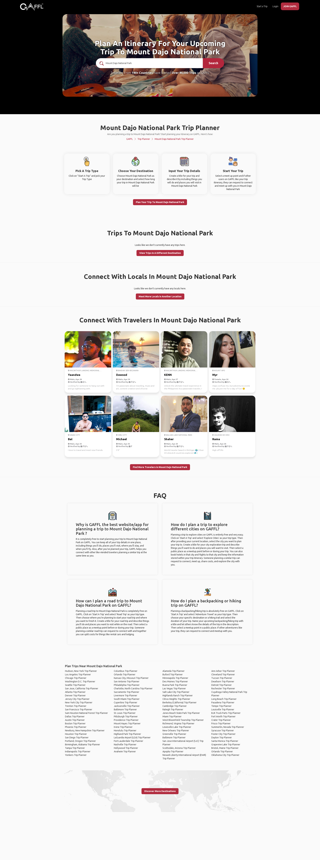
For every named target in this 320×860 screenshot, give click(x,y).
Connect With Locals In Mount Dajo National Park (160, 276)
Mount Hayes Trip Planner (127, 723)
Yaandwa (74, 374)
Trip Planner (144, 139)
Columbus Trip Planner (125, 671)
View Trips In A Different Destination (160, 253)
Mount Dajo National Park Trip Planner (174, 139)
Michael (121, 439)
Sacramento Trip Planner (126, 692)
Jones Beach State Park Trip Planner (181, 713)
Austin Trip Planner (75, 720)
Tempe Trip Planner (221, 706)
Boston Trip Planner (75, 723)
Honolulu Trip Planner (125, 730)
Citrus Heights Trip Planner (176, 699)
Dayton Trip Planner (221, 737)
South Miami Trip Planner (127, 699)
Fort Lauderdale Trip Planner (128, 741)
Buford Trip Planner (172, 674)
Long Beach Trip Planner (223, 699)
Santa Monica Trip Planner (224, 741)
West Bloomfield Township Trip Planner (183, 720)
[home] (32, 6)
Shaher (169, 439)
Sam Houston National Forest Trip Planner (86, 713)
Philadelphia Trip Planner (127, 685)
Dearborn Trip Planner (222, 681)
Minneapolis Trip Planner (175, 678)
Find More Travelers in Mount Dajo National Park (160, 467)
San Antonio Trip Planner (126, 681)
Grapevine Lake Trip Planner (225, 744)
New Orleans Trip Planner (175, 730)
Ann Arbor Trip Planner (223, 671)
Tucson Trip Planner (221, 678)
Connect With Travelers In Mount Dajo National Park (160, 320)
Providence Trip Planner (126, 720)
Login (275, 6)
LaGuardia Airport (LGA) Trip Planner (132, 737)
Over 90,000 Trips (184, 72)
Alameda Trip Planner (173, 671)
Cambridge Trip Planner (174, 706)
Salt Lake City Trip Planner (175, 692)
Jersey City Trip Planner (77, 699)
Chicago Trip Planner (75, 678)
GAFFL (129, 139)
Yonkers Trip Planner (75, 755)
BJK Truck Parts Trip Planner (225, 713)
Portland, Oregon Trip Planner (80, 741)
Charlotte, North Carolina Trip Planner (133, 688)
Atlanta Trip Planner (75, 692)
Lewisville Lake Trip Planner (176, 727)
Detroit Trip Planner (221, 685)
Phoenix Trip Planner (75, 727)
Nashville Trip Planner (125, 744)
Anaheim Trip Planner (125, 751)
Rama (216, 439)
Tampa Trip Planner (75, 748)
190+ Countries (142, 72)
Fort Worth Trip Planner (223, 716)
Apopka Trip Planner (172, 751)
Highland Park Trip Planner (127, 734)
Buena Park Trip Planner (174, 685)
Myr (215, 374)
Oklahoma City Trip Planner (225, 755)
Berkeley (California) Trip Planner (179, 702)
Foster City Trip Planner (223, 734)
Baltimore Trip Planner (125, 709)
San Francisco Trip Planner (78, 709)
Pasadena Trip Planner (222, 702)
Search (213, 63)
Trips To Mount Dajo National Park (160, 232)
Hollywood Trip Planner (126, 748)
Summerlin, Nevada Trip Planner (227, 727)
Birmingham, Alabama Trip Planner (82, 744)
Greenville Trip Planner (174, 734)
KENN (168, 374)
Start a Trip (262, 6)
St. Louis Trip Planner (125, 713)
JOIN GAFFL (290, 6)
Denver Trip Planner (75, 695)
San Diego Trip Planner (76, 737)
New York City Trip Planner (78, 702)
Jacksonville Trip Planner (127, 706)
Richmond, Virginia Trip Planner (178, 723)
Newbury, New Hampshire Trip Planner (84, 730)
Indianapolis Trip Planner (77, 751)
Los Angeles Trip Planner (78, 674)
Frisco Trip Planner (220, 723)
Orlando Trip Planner (124, 674)
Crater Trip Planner (221, 720)
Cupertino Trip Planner (125, 702)
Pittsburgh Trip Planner (126, 716)
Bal (70, 439)
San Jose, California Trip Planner (81, 688)
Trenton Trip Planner (75, 706)
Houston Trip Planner (76, 734)
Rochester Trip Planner (223, 688)
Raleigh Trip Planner (172, 709)
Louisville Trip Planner (222, 709)
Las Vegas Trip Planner (174, 688)
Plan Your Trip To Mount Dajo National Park (160, 202)
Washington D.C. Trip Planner (80, 681)
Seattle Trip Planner (75, 685)
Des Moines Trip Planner (175, 681)
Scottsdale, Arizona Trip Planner (179, 748)
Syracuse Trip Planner (222, 730)
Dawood (121, 374)
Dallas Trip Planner (74, 716)
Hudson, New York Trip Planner (81, 671)
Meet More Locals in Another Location (160, 296)
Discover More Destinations (160, 791)
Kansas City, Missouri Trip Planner (131, 678)
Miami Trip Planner (172, 716)
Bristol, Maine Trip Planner (224, 748)
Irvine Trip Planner (123, 727)
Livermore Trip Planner (125, 695)
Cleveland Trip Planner (223, 674)
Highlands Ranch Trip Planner (177, 695)
